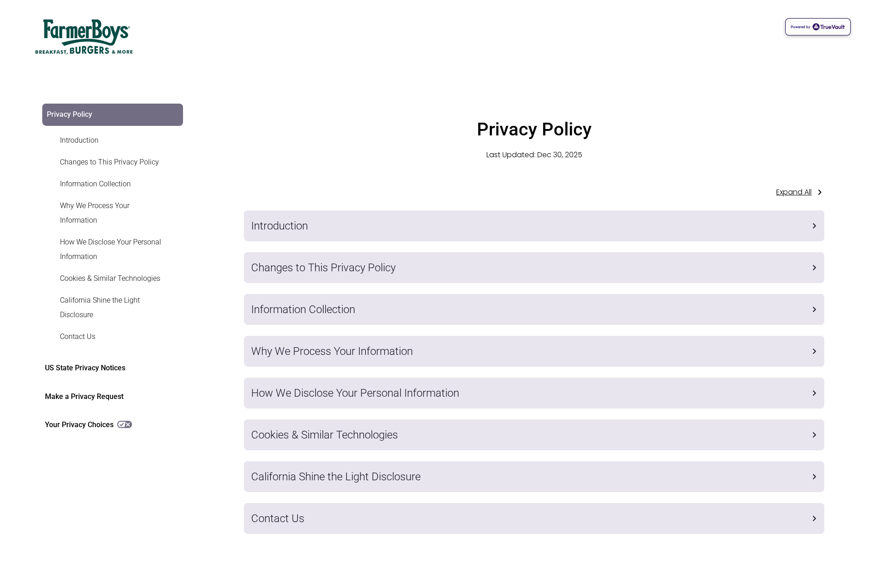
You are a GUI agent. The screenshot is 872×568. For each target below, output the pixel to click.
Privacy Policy (69, 114)
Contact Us (77, 336)
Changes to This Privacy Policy (109, 162)
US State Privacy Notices (85, 368)
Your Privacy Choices (79, 424)
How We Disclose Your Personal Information (110, 249)
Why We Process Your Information (94, 212)
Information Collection (95, 183)
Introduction (79, 140)
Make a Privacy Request (84, 396)
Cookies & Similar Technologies (110, 278)
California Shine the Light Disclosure (100, 307)
